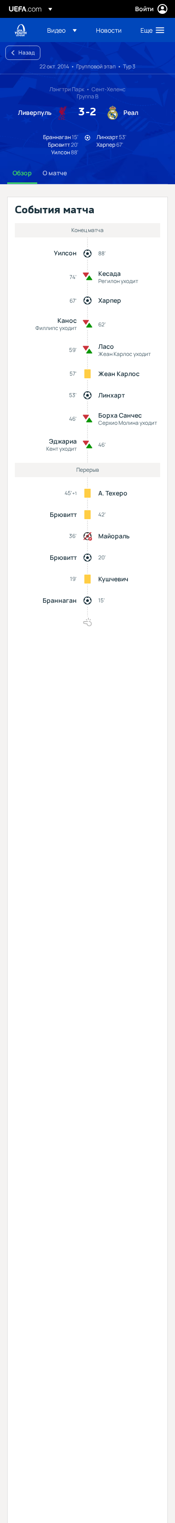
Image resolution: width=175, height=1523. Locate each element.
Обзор (22, 172)
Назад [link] (26, 52)
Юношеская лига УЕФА (20, 30)
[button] (62, 30)
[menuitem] (64, 30)
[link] (108, 30)
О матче (55, 172)
